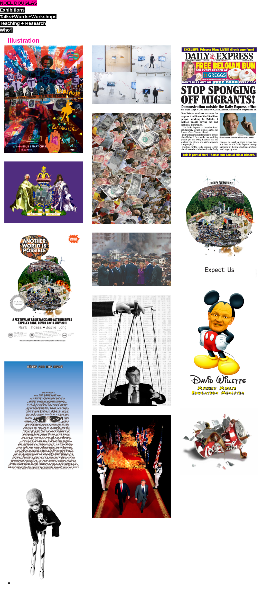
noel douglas (18, 3)
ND (9, 583)
